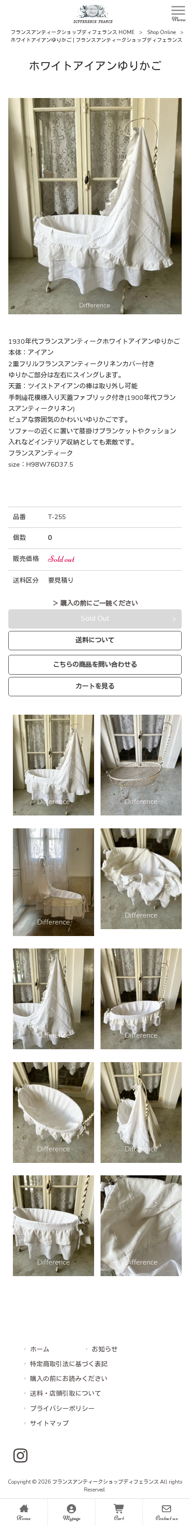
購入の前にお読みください (68, 1379)
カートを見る (95, 686)
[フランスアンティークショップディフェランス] (93, 13)
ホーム (39, 1349)
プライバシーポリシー (62, 1409)
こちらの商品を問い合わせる (95, 664)
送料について (95, 640)
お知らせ (105, 1349)
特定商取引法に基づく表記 (68, 1364)
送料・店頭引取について (65, 1393)
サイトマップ (49, 1423)
